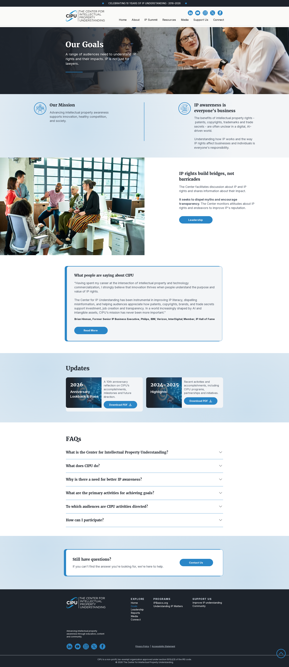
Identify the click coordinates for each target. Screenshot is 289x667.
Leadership (137, 609)
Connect (136, 619)
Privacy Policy (142, 646)
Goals (134, 606)
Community (199, 606)
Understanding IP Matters (168, 606)
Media (134, 616)
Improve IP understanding (205, 602)
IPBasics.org (160, 602)
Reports (135, 612)
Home (134, 602)
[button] (135, 19)
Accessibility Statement (163, 646)
